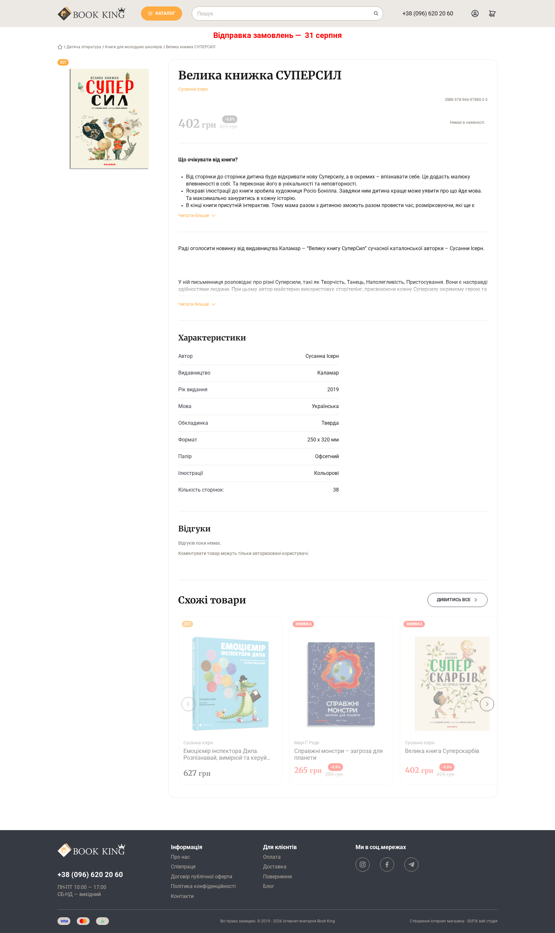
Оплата (272, 857)
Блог (268, 886)
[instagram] (363, 864)
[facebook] (387, 864)
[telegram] (411, 864)
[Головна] (60, 47)
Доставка (274, 867)
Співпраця (183, 867)
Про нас (180, 857)
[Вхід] (475, 13)
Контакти (182, 896)
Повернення (277, 877)
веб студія (488, 921)
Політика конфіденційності (203, 886)
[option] (230, 701)
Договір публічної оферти (201, 877)
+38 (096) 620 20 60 (427, 13)
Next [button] (487, 704)
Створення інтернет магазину (437, 921)
